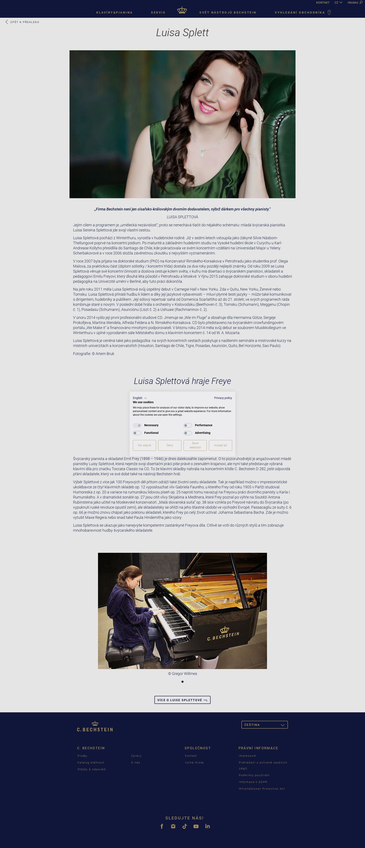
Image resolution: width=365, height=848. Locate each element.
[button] (140, 398)
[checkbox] (137, 425)
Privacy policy (223, 398)
